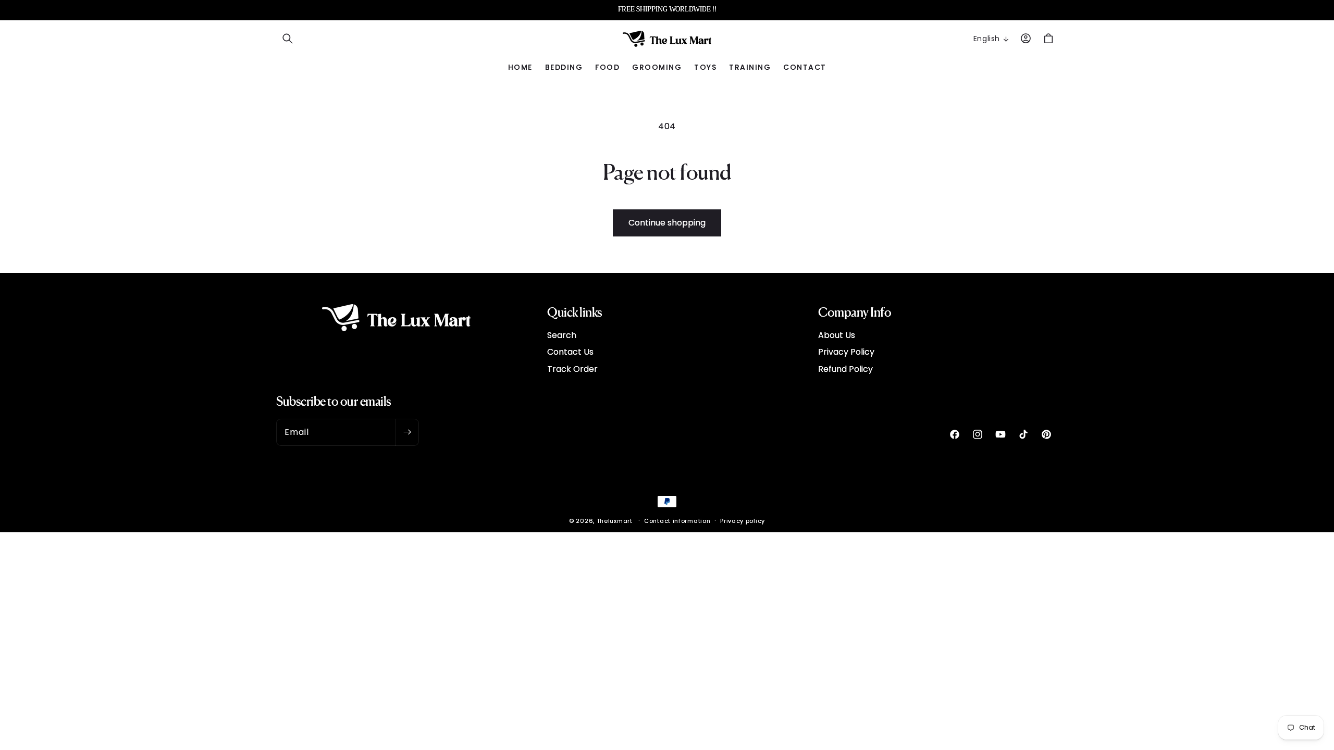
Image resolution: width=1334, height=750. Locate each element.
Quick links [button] (574, 311)
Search (561, 335)
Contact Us (570, 352)
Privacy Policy (846, 352)
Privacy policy (742, 521)
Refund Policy (845, 369)
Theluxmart (615, 521)
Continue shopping (667, 223)
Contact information (677, 521)
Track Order (572, 369)
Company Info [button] (854, 311)
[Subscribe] (407, 432)
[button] (287, 38)
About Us (836, 335)
